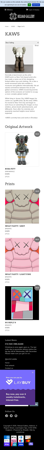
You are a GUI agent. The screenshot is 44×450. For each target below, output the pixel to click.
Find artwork (9, 365)
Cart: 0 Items (34, 10)
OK (29, 5)
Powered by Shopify (21, 430)
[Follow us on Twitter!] (11, 416)
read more (36, 5)
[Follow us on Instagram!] (16, 416)
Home (7, 363)
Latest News (11, 340)
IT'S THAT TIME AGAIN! (14, 344)
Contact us (9, 368)
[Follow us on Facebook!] (7, 416)
